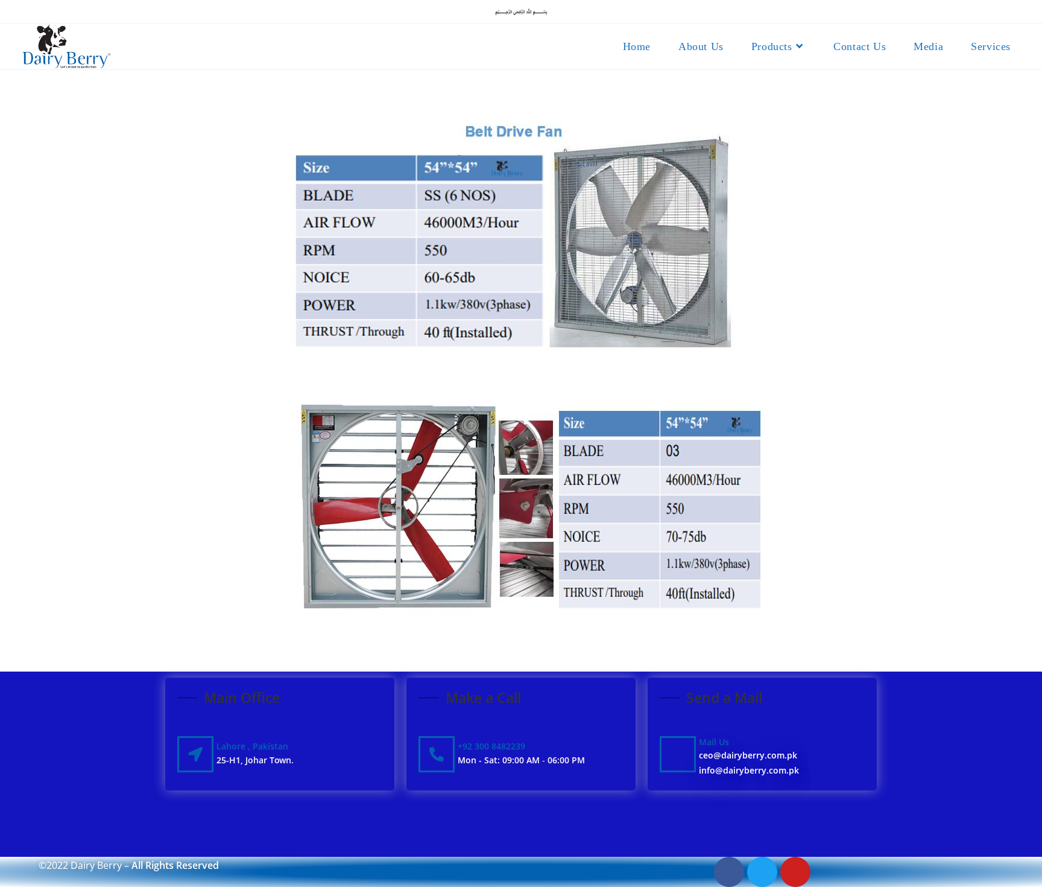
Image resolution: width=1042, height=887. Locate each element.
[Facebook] (729, 872)
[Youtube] (795, 872)
